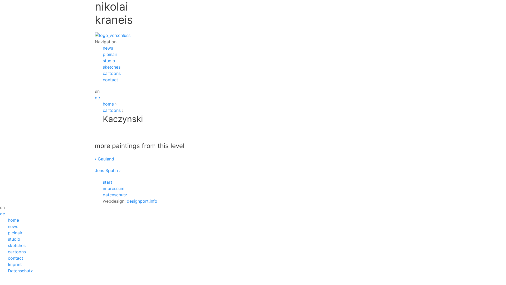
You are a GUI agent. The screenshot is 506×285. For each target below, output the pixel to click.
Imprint (15, 264)
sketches (111, 67)
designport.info (142, 201)
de (97, 97)
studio (109, 60)
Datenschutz (20, 270)
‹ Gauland (104, 159)
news (108, 48)
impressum (113, 188)
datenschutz (115, 194)
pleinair (110, 54)
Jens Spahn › (108, 170)
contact (110, 79)
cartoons (112, 73)
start (107, 182)
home (108, 104)
